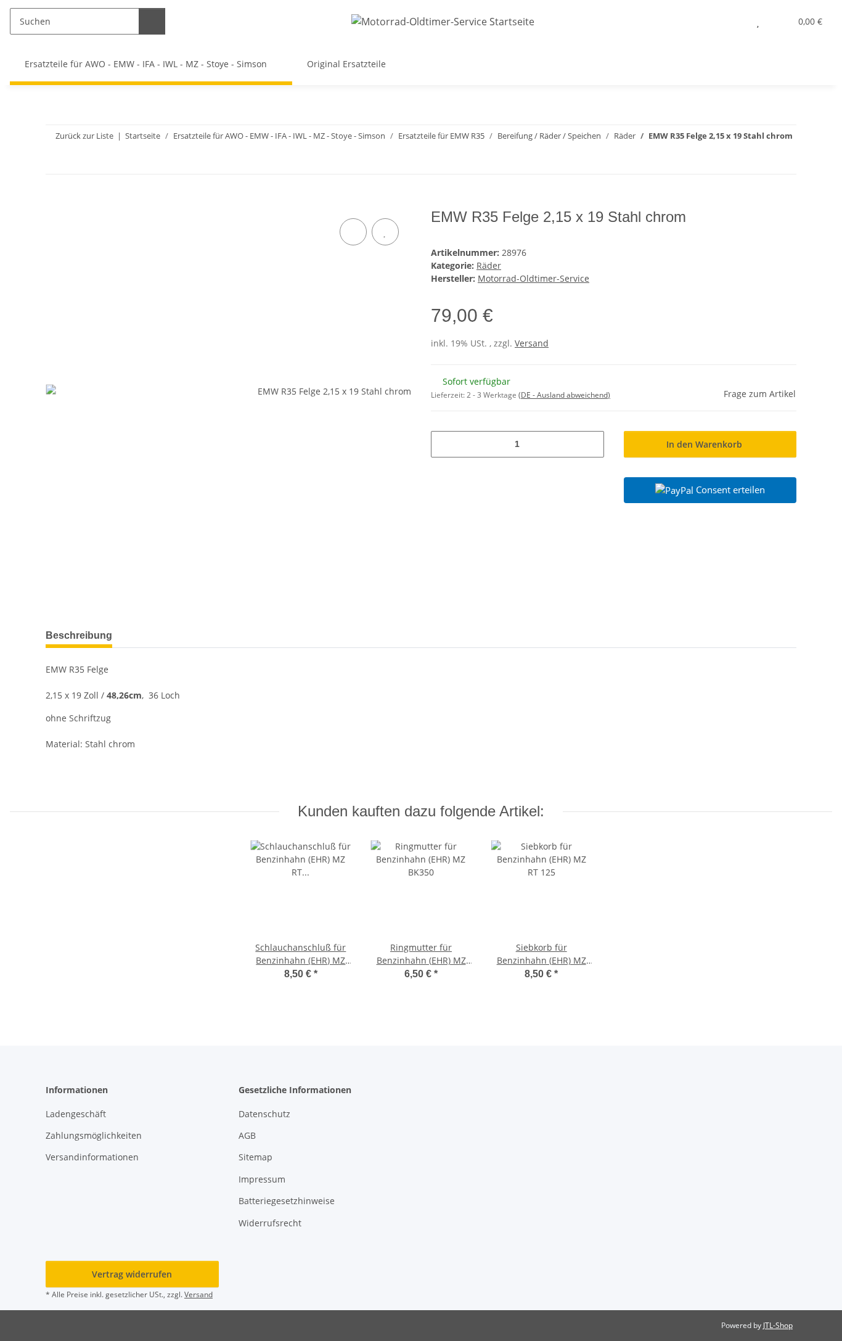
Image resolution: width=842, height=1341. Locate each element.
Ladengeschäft (76, 1114)
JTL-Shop (778, 1325)
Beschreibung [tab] (79, 635)
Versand (532, 343)
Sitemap (255, 1157)
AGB (247, 1135)
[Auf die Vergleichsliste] (353, 231)
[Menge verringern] (444, 444)
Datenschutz (264, 1114)
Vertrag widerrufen (132, 1274)
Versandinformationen (92, 1157)
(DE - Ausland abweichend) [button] (564, 395)
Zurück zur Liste (84, 135)
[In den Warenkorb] (55, 201)
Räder (488, 265)
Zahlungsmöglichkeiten (94, 1135)
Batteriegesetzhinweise (287, 1201)
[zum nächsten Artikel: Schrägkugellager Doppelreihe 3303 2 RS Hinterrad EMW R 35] (783, 160)
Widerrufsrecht (270, 1223)
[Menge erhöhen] (590, 444)
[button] (733, 21)
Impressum (262, 1179)
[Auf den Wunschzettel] (385, 231)
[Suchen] (152, 21)
